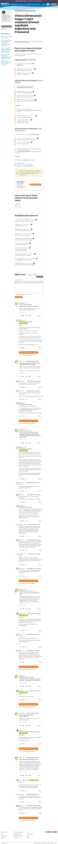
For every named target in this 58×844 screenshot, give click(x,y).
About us (16, 837)
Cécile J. (21, 613)
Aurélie (20, 730)
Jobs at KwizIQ (30, 834)
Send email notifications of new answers (24, 294)
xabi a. (20, 361)
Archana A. (21, 303)
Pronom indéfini (18, 206)
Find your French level (35, 184)
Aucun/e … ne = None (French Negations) (25, 166)
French (16, 10)
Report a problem (4, 29)
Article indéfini (17, 204)
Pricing (33, 4)
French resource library (18, 832)
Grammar (24, 10)
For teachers (28, 4)
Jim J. (20, 482)
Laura (20, 780)
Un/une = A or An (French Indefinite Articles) (6, 37)
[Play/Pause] (35, 69)
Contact (28, 837)
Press (28, 835)
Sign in (37, 4)
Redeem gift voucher (18, 835)
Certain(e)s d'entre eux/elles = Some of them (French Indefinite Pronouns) (6, 63)
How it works (4, 832)
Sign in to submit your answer (28, 352)
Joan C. (21, 675)
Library (20, 10)
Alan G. (20, 391)
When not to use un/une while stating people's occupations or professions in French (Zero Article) (6, 43)
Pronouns (32, 10)
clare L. (20, 794)
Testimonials (3, 835)
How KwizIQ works (14, 4)
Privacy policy (4, 843)
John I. (20, 757)
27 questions (3, 28)
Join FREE (53, 4)
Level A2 (28, 10)
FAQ (2, 834)
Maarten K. (21, 320)
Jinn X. (20, 713)
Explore (21, 4)
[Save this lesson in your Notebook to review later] (6, 26)
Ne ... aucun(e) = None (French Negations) (23, 164)
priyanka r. (21, 429)
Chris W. (20, 381)
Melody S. (21, 589)
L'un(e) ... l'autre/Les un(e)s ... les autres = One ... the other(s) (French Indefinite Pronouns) (6, 50)
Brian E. (20, 805)
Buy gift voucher (17, 834)
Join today (32, 355)
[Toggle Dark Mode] (47, 4)
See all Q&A (39, 276)
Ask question (19, 297)
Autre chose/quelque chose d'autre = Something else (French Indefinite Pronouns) (6, 56)
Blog (28, 832)
